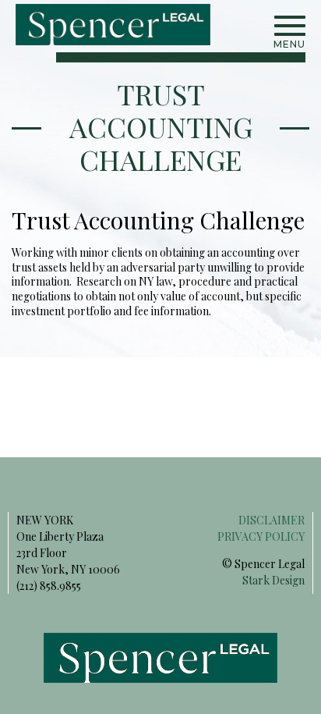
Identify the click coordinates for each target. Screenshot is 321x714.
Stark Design (273, 580)
